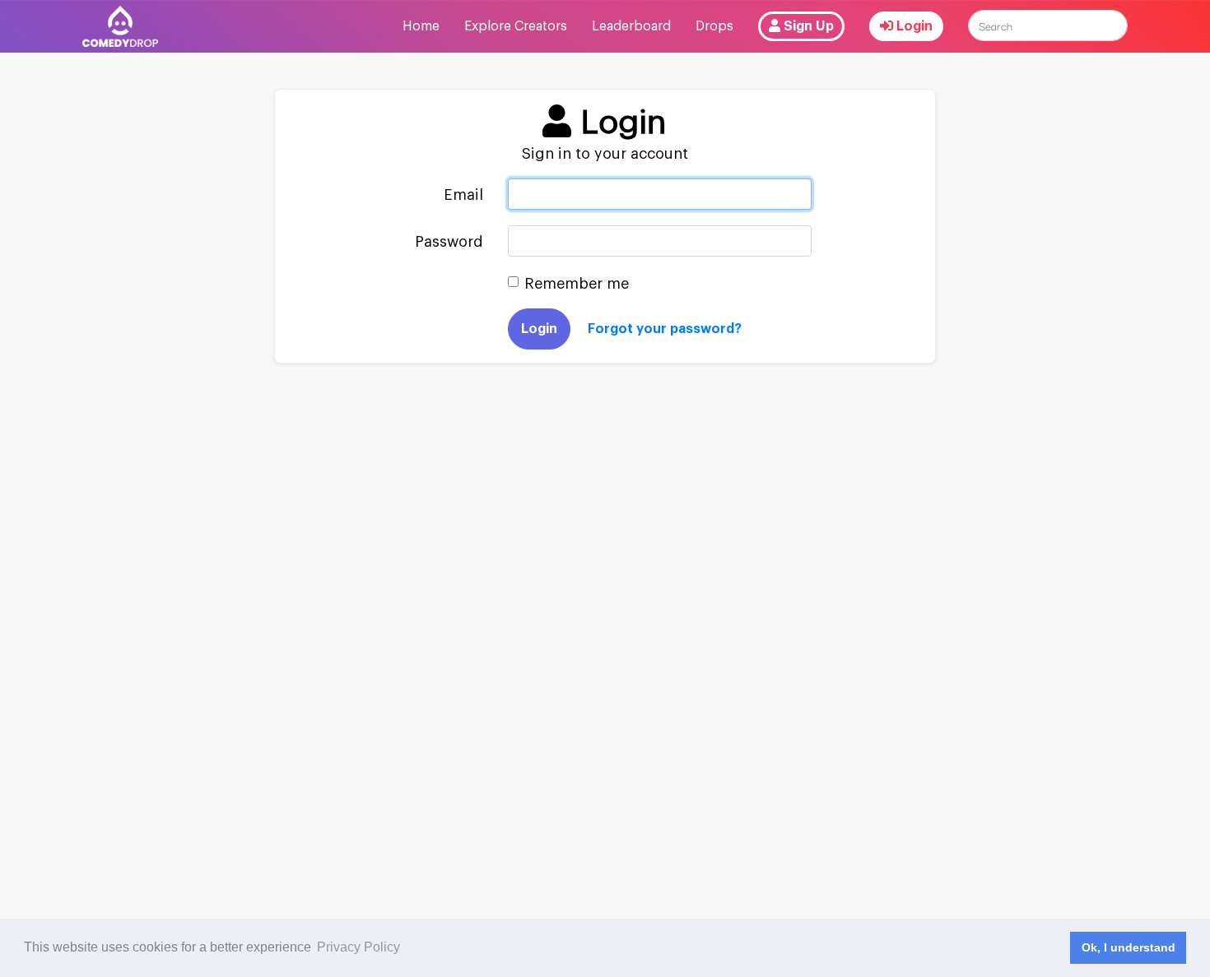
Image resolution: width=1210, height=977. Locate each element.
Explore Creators (515, 26)
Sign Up (807, 26)
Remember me (576, 283)
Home (421, 26)
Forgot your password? (665, 329)
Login (913, 26)
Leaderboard (631, 26)
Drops (714, 26)
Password (449, 241)
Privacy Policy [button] (358, 947)
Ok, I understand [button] (1128, 947)
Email (463, 195)
